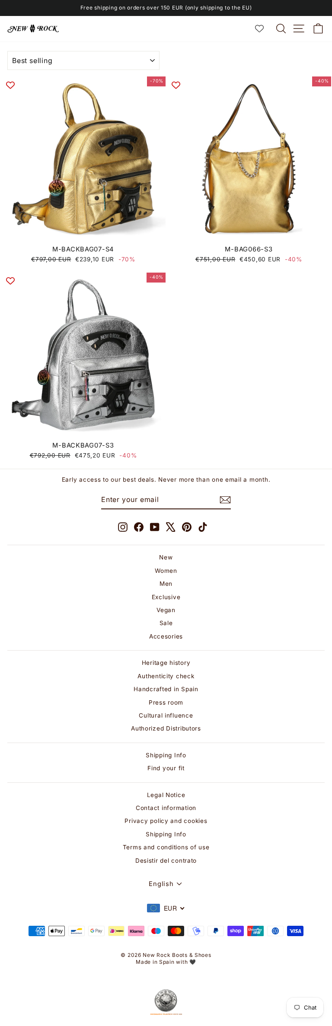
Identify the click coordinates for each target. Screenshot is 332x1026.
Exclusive (166, 597)
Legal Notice (166, 794)
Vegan (166, 610)
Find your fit (166, 768)
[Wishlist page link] (263, 28)
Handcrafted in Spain (166, 689)
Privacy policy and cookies (165, 820)
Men (166, 583)
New (165, 557)
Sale (166, 622)
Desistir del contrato (166, 860)
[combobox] (166, 908)
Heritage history (166, 662)
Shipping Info (166, 755)
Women (166, 570)
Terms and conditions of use (166, 847)
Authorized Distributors (166, 728)
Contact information (166, 807)
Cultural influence (166, 715)
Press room (166, 702)
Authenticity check (165, 676)
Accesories (166, 636)
